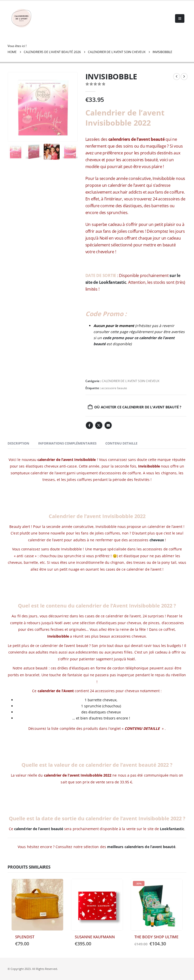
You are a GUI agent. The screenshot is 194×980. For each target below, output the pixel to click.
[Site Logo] (21, 18)
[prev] (176, 76)
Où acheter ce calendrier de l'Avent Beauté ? (137, 407)
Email (108, 425)
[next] (184, 76)
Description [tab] (18, 443)
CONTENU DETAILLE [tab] (121, 443)
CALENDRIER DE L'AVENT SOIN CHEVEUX (130, 381)
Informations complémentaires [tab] (67, 443)
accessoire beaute (114, 388)
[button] (179, 18)
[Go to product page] (37, 904)
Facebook (89, 425)
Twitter (99, 425)
